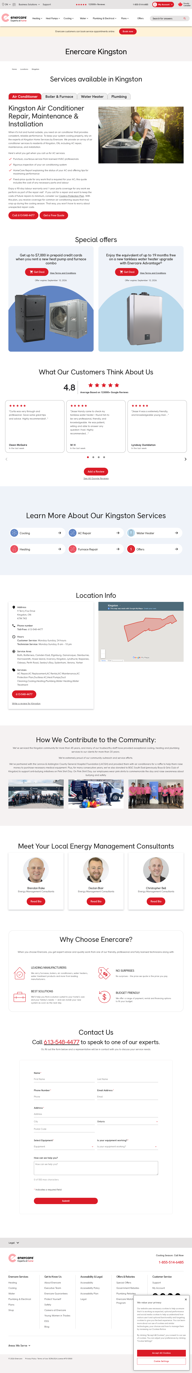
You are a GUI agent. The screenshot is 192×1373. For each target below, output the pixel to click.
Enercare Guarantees (56, 1293)
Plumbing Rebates (126, 1293)
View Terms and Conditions (63, 273)
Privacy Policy (30, 1358)
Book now (128, 31)
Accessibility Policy (90, 1288)
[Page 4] (104, 457)
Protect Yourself (52, 1299)
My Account (158, 1288)
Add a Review (96, 471)
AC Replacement (37, 673)
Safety (47, 1304)
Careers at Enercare (55, 1310)
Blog (46, 1326)
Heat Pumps (53, 677)
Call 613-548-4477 (23, 215)
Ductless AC (40, 677)
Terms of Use (42, 1358)
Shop (11, 1310)
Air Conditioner (25, 96)
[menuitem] (37, 17)
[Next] (185, 459)
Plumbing (119, 96)
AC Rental (52, 673)
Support (156, 1282)
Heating (40, 681)
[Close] (186, 1299)
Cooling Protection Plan (71, 196)
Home (14, 69)
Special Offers (123, 1282)
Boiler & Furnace (59, 96)
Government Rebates (127, 1288)
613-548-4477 (35, 629)
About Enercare (52, 1282)
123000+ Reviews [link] (96, 4)
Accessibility (86, 1282)
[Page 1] (88, 457)
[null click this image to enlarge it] (36, 794)
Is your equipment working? (112, 1140)
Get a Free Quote (54, 215)
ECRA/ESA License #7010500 (60, 1358)
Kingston (35, 69)
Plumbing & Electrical (19, 1299)
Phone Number (42, 1090)
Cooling (32, 681)
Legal (83, 1299)
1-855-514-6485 (140, 4)
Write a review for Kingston (26, 703)
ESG (46, 1321)
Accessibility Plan (89, 1293)
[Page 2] (93, 457)
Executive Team (52, 1288)
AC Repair (22, 673)
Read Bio (36, 901)
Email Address (105, 1090)
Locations (24, 69)
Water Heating (64, 681)
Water (11, 1293)
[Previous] (6, 459)
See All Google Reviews (96, 478)
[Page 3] (99, 457)
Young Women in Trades (57, 1315)
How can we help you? (46, 1157)
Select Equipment (43, 1140)
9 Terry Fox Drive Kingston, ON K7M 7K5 (26, 614)
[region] (96, 426)
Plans (11, 1304)
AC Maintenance (67, 673)
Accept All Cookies (161, 1353)
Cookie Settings (161, 1361)
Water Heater (92, 96)
